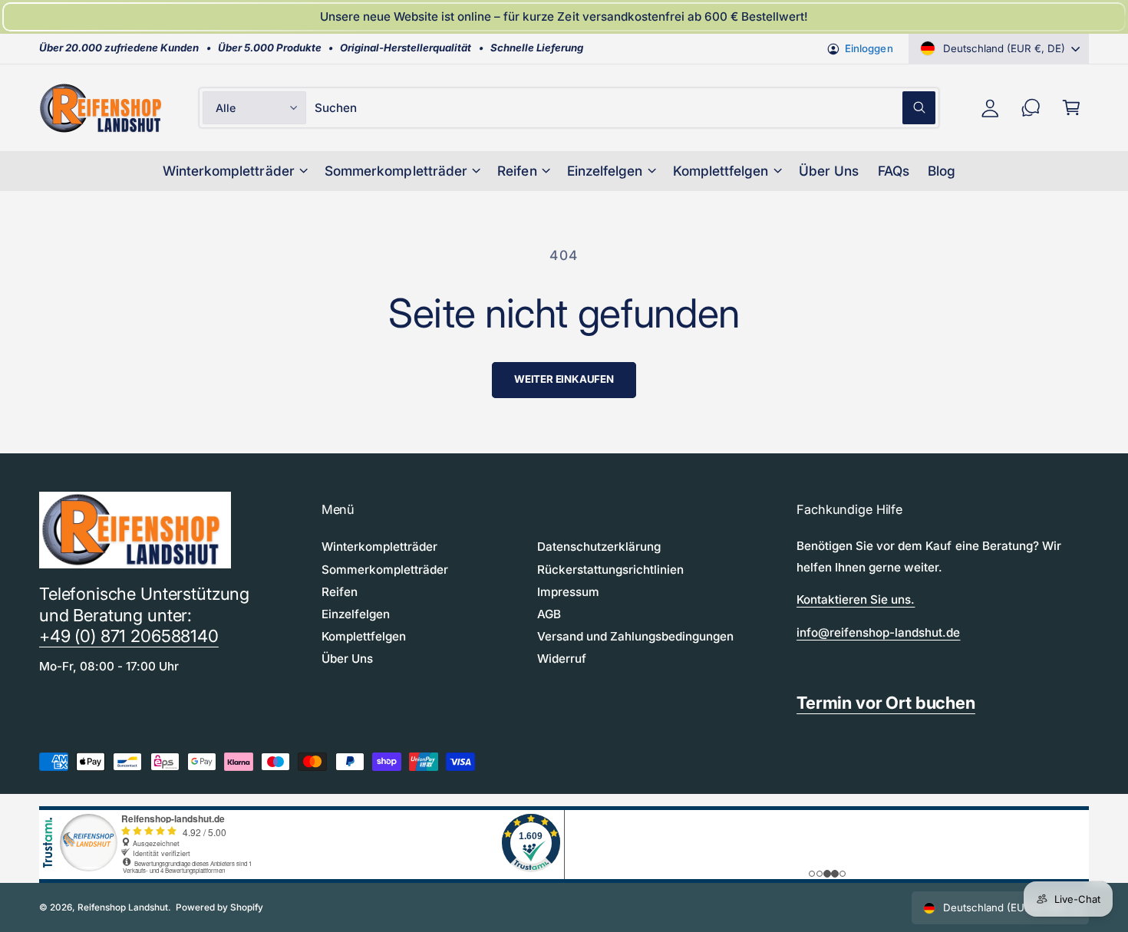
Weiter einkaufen (564, 379)
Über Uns (347, 658)
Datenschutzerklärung (599, 546)
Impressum (568, 592)
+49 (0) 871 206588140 (129, 636)
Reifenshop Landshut (123, 907)
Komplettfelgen (720, 171)
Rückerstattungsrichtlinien (610, 569)
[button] (1071, 107)
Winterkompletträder (228, 171)
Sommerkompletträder (396, 171)
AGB (549, 614)
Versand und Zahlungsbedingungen (635, 636)
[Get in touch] (1031, 107)
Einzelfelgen (604, 171)
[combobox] (625, 107)
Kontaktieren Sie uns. (856, 599)
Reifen (516, 171)
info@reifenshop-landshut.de (878, 632)
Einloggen (868, 48)
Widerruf (561, 658)
